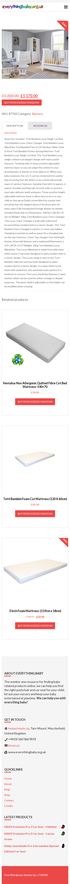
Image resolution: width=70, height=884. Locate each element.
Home (8, 778)
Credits (8, 805)
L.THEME (42, 874)
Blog (7, 789)
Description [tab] (15, 125)
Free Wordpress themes (18, 874)
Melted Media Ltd (18, 728)
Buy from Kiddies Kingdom (21, 102)
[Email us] (13, 745)
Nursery (37, 114)
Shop (7, 794)
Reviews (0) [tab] (40, 125)
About (8, 783)
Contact (9, 800)
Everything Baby (23, 9)
